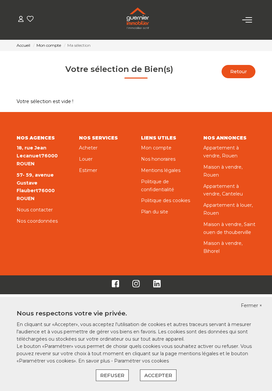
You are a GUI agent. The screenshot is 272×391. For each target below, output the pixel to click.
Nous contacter (35, 210)
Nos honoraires (158, 159)
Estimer (88, 170)
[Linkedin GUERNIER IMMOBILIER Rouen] (157, 285)
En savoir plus (94, 361)
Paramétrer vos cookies (141, 361)
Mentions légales (160, 170)
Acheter (88, 148)
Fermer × (251, 305)
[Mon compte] (21, 19)
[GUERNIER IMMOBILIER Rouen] (137, 19)
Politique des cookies (165, 200)
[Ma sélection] (30, 19)
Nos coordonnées (37, 221)
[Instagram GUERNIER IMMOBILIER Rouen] (136, 285)
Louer (86, 159)
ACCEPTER (158, 375)
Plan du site (154, 212)
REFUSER (112, 375)
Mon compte (156, 148)
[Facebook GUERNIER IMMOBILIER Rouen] (115, 285)
